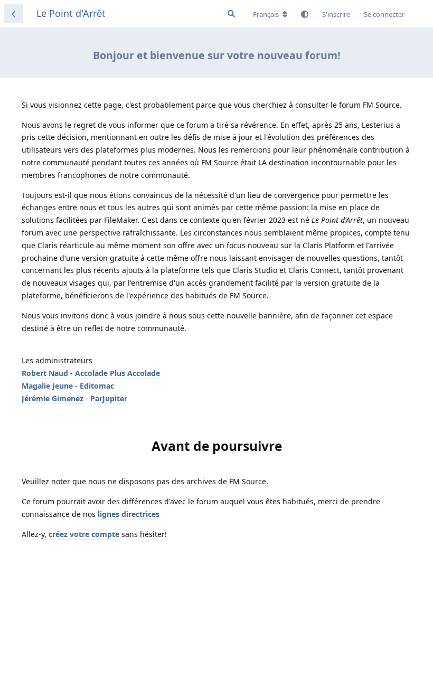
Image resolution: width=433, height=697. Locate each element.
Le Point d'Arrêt (71, 13)
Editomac (97, 386)
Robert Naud (45, 373)
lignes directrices (128, 514)
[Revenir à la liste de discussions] (13, 13)
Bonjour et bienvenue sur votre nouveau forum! (217, 55)
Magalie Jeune (47, 386)
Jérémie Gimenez (52, 398)
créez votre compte (84, 534)
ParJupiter (108, 398)
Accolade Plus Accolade (117, 373)
